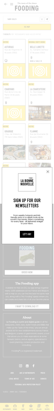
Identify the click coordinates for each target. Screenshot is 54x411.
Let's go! (27, 234)
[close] (47, 171)
